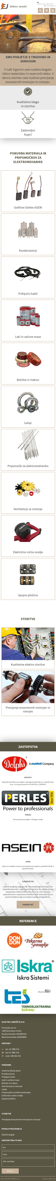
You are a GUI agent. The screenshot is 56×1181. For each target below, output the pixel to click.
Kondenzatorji (8, 1073)
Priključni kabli (8, 1077)
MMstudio (52, 1179)
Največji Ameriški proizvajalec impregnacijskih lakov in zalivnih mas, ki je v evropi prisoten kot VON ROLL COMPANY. (28, 781)
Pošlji (10, 1171)
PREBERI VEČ (28, 904)
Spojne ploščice (8, 1098)
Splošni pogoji (8, 1134)
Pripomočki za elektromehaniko (16, 1092)
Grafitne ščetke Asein (11, 1070)
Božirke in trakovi (9, 1083)
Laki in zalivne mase (10, 1080)
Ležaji (4, 1089)
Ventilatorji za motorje (12, 1086)
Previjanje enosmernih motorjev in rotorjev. (21, 1119)
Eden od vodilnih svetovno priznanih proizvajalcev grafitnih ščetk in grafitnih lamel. (28, 865)
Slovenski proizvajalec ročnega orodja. (28, 817)
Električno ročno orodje (12, 1095)
